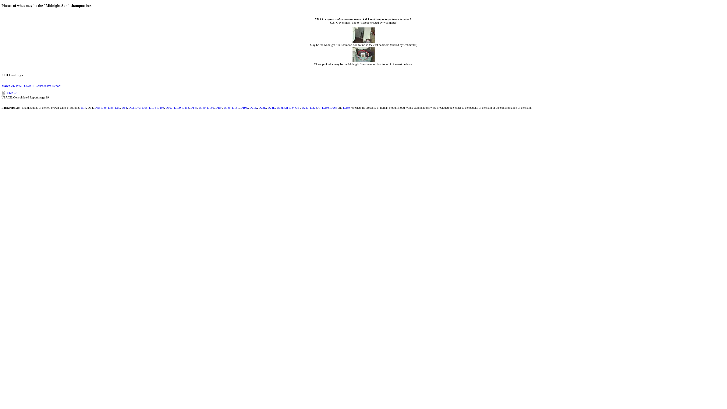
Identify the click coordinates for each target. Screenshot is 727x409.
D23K (262, 107)
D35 (97, 107)
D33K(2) (282, 107)
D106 (160, 107)
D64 (124, 107)
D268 (333, 107)
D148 (193, 107)
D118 (185, 107)
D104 (152, 107)
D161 (235, 107)
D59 (117, 107)
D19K (244, 107)
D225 (313, 107)
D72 (131, 107)
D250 (325, 107)
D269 (346, 107)
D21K (253, 107)
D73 (138, 107)
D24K (271, 107)
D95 (144, 107)
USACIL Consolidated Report (31, 85)
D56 (104, 107)
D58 (110, 107)
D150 (210, 107)
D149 (202, 107)
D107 (169, 107)
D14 (83, 107)
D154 (218, 107)
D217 (305, 107)
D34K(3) (294, 107)
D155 (227, 107)
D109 (177, 107)
